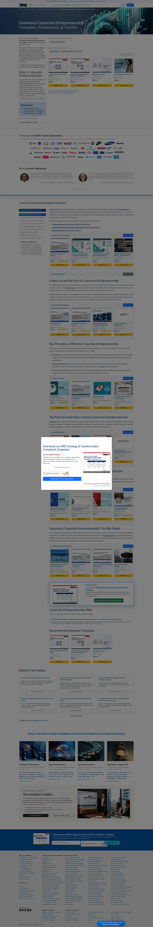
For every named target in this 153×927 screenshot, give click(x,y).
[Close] (109, 440)
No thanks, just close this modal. (101, 485)
